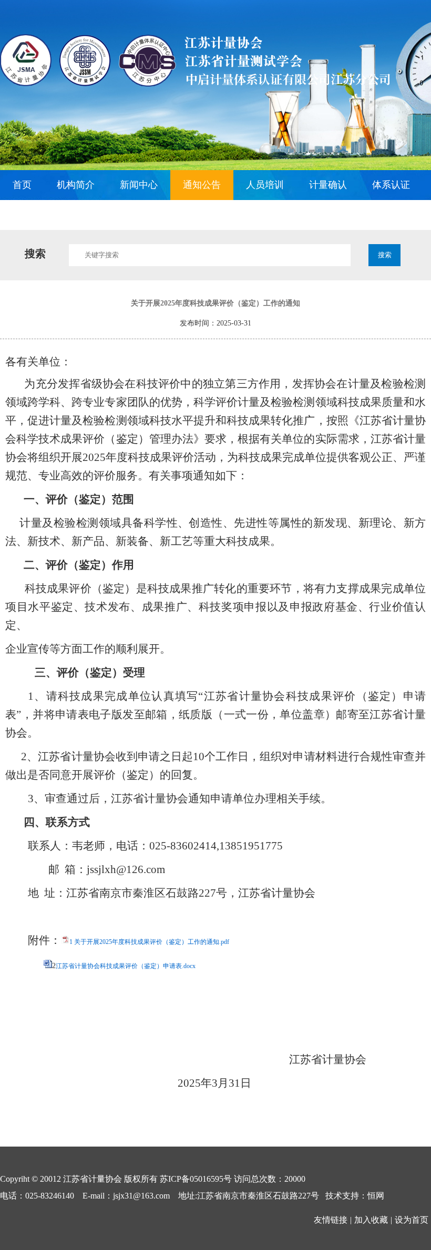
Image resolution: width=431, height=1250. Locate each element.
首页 (22, 185)
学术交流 (95, 214)
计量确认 (328, 185)
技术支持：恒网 (354, 1195)
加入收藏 (371, 1219)
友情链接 (330, 1219)
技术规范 (158, 214)
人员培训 (265, 185)
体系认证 (391, 185)
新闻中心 (139, 185)
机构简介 (76, 185)
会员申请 (31, 214)
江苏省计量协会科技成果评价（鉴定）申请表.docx (126, 966)
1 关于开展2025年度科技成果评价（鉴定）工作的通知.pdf (149, 942)
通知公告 (202, 185)
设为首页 (411, 1219)
